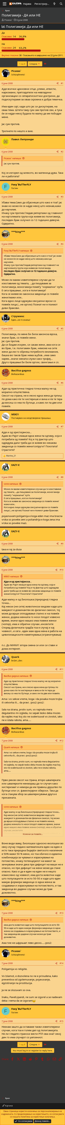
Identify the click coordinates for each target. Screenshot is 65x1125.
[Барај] (61, 4)
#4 (62, 244)
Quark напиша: (11, 747)
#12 (61, 740)
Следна (34, 63)
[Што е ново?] (54, 4)
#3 (62, 196)
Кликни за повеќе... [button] (33, 834)
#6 (62, 382)
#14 (61, 963)
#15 (61, 1021)
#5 (62, 328)
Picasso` (8, 19)
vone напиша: (11, 483)
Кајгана (8, 1105)
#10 (61, 569)
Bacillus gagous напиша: (16, 675)
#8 (62, 477)
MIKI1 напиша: (11, 576)
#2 (62, 151)
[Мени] (4, 4)
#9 (62, 543)
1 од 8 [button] (22, 63)
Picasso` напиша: (12, 158)
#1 (62, 83)
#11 (61, 669)
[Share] (57, 83)
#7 (62, 426)
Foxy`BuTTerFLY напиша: (16, 250)
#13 (61, 913)
